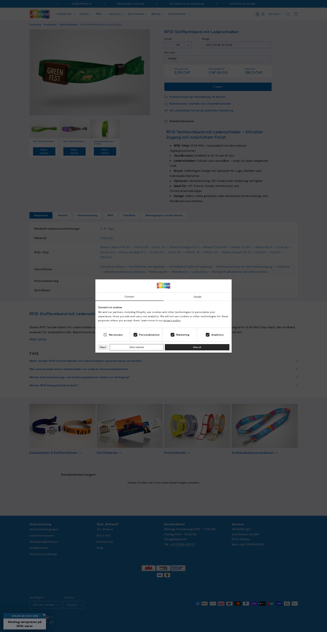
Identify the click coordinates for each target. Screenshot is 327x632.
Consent (129, 296)
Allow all (197, 347)
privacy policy (172, 320)
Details (197, 296)
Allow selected (136, 347)
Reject (103, 347)
